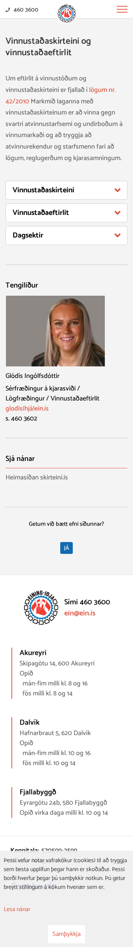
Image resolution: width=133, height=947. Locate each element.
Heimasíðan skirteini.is (37, 478)
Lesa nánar (17, 909)
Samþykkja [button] (66, 934)
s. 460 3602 (21, 419)
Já (66, 548)
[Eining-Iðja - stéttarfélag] (66, 14)
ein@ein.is (79, 613)
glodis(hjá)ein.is (27, 409)
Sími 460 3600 (87, 602)
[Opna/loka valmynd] (122, 9)
